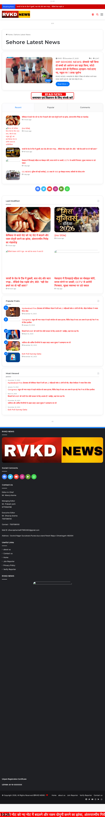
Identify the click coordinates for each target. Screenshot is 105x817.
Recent (18, 107)
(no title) (26, 128)
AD (53, 421)
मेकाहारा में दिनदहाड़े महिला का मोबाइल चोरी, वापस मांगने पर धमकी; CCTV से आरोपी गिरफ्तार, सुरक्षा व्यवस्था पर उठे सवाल (74, 282)
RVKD (60, 58)
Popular (50, 107)
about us (7, 549)
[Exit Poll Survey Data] (13, 357)
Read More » (63, 84)
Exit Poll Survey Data (31, 354)
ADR (52, 23)
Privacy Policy (9, 565)
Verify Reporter (9, 569)
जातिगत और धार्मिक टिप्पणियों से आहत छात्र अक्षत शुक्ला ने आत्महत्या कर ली (46, 342)
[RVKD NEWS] (16, 14)
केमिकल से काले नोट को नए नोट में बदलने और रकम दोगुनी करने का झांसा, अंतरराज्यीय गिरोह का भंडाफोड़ (55, 117)
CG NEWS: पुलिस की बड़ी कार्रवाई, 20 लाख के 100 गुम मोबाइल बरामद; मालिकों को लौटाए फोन (53, 172)
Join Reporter (8, 561)
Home (10, 35)
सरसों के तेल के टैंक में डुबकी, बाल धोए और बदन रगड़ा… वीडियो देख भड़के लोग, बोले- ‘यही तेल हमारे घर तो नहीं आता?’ (53, 7)
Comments (85, 107)
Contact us (8, 553)
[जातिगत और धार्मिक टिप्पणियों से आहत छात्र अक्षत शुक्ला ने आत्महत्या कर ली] (13, 346)
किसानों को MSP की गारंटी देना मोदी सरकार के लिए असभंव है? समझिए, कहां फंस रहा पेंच (50, 331)
